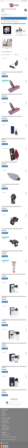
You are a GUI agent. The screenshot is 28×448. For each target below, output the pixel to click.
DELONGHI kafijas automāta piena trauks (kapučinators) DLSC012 (14, 320)
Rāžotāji (3, 411)
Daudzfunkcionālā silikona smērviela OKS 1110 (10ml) (13, 274)
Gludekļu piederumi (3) (7, 34)
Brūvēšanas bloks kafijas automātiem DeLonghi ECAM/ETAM (12, 251)
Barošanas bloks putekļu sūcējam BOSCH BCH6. (12, 72)
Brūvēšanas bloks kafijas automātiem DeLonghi (12, 228)
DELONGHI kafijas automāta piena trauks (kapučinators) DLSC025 (14, 367)
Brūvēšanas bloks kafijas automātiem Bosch (11, 206)
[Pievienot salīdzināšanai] (26, 59)
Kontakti (3, 412)
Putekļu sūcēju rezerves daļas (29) (7, 48)
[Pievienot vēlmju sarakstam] (26, 58)
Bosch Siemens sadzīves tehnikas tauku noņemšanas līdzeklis (13, 139)
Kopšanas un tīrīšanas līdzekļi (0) (20, 35)
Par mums (4, 415)
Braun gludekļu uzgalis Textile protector (10, 184)
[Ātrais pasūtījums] (10, 76)
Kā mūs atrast (4, 414)
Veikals (3, 18)
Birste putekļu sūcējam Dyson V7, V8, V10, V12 (12, 94)
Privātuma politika (5, 427)
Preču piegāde (4, 421)
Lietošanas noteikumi (6, 428)
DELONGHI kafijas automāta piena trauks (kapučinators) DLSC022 (14, 344)
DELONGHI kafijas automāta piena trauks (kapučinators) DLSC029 (14, 390)
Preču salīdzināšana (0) (7, 51)
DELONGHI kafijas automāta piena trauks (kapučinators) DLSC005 (14, 297)
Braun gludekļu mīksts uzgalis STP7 (9, 162)
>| (20, 402)
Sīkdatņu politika (5, 429)
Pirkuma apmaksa (5, 422)
